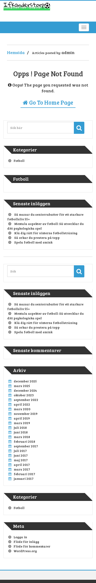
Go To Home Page (50, 102)
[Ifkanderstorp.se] (26, 7)
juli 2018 (20, 427)
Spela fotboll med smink (33, 242)
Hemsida (16, 52)
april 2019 (22, 418)
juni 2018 (21, 432)
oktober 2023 (24, 395)
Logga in (20, 537)
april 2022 (22, 404)
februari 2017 (24, 474)
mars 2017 (22, 469)
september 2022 (26, 399)
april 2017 (22, 464)
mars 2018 (22, 437)
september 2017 (26, 446)
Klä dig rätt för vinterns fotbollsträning (45, 233)
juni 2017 (21, 455)
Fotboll (19, 160)
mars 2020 (22, 409)
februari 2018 (24, 441)
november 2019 (26, 413)
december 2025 (25, 381)
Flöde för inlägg (26, 541)
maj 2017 (21, 460)
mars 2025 (22, 386)
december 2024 (25, 390)
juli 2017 (20, 450)
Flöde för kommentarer (32, 546)
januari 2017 (24, 478)
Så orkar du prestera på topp (37, 237)
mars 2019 (22, 423)
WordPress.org (25, 551)
